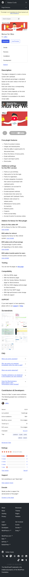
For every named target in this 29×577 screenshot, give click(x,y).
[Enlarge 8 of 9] (25, 338)
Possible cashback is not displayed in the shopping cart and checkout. (12, 375)
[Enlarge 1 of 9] (11, 315)
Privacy (4, 516)
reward (25, 437)
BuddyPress (6, 544)
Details (5, 47)
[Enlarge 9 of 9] (11, 346)
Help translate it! (14, 13)
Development (7, 60)
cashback (15, 434)
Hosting (4, 513)
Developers (5, 527)
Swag (17, 530)
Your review (5, 470)
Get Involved (19, 522)
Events (17, 525)
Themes (17, 511)
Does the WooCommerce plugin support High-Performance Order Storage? (10, 382)
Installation (6, 56)
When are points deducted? (10, 370)
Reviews (5, 52)
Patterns (17, 516)
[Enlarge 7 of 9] (11, 338)
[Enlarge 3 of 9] (11, 323)
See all (25, 470)
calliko (5, 37)
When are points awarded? (10, 359)
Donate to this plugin (8, 497)
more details (5, 229)
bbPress (5, 542)
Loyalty (20, 434)
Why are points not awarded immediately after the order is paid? (12, 364)
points (25, 434)
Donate (18, 527)
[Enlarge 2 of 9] (25, 315)
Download (5, 41)
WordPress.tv (6, 530)
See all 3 (25, 430)
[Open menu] (26, 2)
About (3, 508)
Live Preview (15, 41)
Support (5, 64)
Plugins (17, 513)
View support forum (7, 483)
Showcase (18, 508)
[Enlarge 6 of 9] (25, 331)
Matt (4, 539)
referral (20, 437)
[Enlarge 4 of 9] (25, 323)
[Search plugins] (18, 18)
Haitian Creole (9, 552)
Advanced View (6, 442)
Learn (3, 522)
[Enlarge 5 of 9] (11, 331)
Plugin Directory (6, 7)
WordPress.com (7, 536)
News (3, 511)
